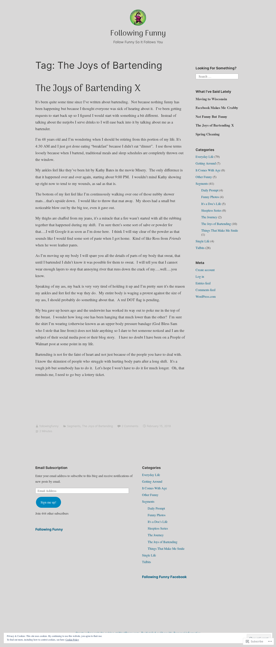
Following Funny (138, 33)
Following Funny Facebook (164, 577)
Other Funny (204, 177)
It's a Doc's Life (211, 204)
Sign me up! (48, 502)
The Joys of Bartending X (87, 88)
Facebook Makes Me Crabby (217, 107)
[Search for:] (217, 76)
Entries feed (203, 283)
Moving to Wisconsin (211, 98)
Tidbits (200, 248)
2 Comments (130, 426)
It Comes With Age (208, 170)
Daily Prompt (209, 190)
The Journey (209, 217)
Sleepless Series (211, 210)
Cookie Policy (72, 639)
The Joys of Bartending (97, 426)
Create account (205, 270)
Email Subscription (51, 468)
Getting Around (206, 163)
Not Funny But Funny (211, 116)
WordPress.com (206, 296)
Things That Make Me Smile (219, 230)
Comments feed (205, 290)
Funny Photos (210, 197)
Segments (73, 426)
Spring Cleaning (208, 134)
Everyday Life (205, 156)
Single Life (203, 241)
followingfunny (49, 426)
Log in (200, 276)
